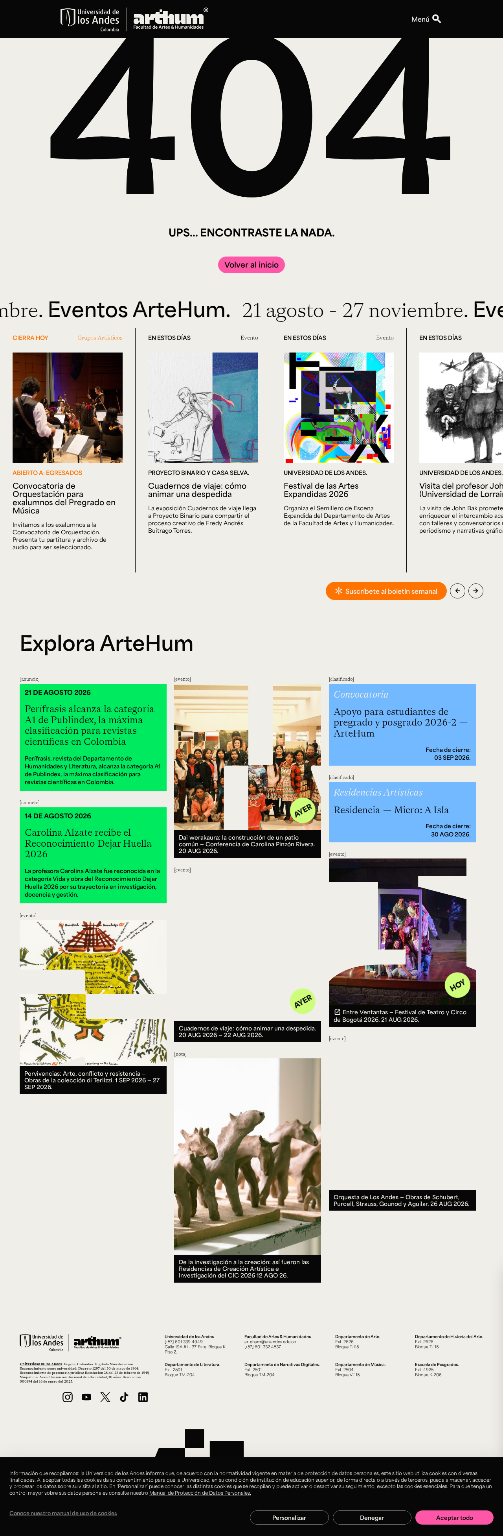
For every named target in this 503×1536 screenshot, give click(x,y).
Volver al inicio (251, 264)
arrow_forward (475, 590)
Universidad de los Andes (41, 1364)
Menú (420, 19)
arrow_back (457, 590)
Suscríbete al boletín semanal (391, 591)
